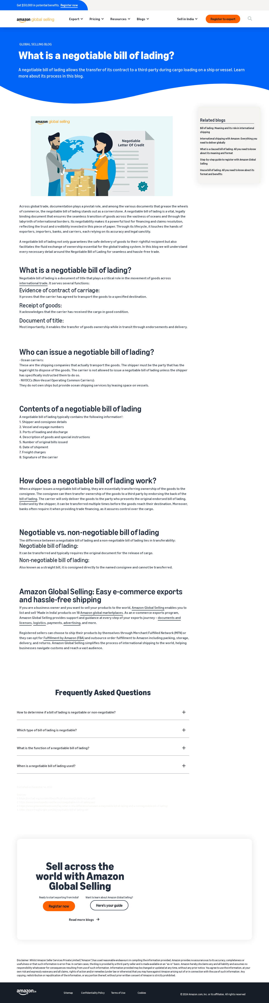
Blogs (141, 19)
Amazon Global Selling (148, 607)
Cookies (142, 992)
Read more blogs (81, 919)
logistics (39, 623)
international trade (33, 283)
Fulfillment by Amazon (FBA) (64, 638)
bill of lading (28, 499)
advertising (71, 623)
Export (74, 19)
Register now (69, 5)
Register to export (223, 19)
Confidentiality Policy (93, 992)
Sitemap (68, 992)
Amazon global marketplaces (101, 612)
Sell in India (185, 19)
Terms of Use (118, 992)
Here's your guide (109, 905)
